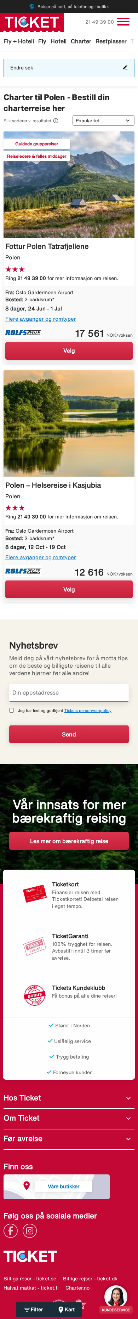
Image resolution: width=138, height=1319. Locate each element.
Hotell (59, 41)
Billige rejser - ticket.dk (90, 1278)
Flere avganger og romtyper (40, 318)
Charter (81, 41)
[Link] (12, 1230)
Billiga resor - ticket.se (30, 1278)
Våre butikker (63, 1186)
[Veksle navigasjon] (123, 21)
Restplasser (111, 41)
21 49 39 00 (100, 21)
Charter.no (77, 1287)
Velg (69, 350)
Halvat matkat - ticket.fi (31, 1287)
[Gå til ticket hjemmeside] (32, 21)
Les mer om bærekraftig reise (69, 841)
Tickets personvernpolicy (87, 710)
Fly (42, 41)
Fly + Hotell (19, 41)
